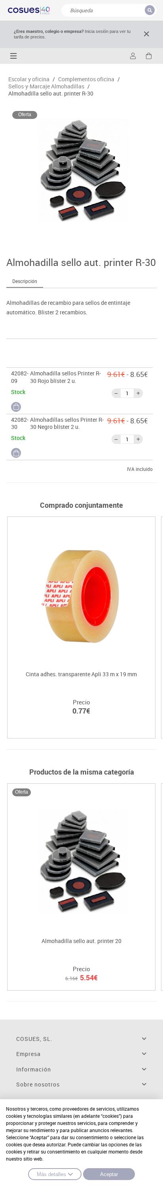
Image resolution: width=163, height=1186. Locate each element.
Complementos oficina (86, 79)
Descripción (24, 281)
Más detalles (51, 1174)
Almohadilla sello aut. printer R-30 (50, 93)
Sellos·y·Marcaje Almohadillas (46, 86)
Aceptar (109, 1174)
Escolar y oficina (28, 79)
